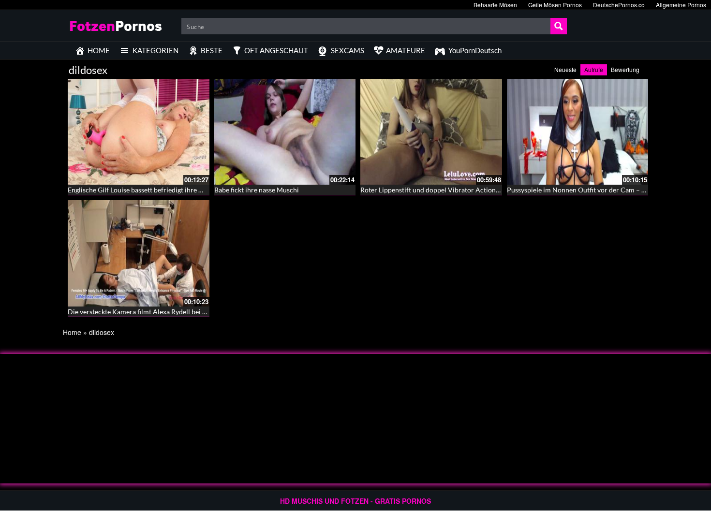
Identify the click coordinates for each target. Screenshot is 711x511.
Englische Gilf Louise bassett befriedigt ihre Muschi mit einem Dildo (169, 190)
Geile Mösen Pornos (555, 4)
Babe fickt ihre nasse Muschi (256, 190)
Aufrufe (593, 69)
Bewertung (625, 69)
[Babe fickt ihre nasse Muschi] (285, 132)
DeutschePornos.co (619, 4)
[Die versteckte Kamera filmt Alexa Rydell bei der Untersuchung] (138, 253)
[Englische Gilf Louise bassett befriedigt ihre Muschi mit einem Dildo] (138, 132)
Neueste (565, 69)
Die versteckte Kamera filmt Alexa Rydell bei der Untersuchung (162, 311)
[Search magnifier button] (558, 26)
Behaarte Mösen (495, 4)
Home (72, 332)
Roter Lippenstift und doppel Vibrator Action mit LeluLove (447, 190)
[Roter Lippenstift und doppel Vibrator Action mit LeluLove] (431, 132)
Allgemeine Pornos (681, 4)
